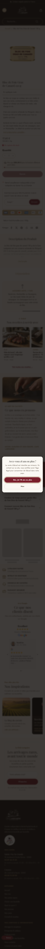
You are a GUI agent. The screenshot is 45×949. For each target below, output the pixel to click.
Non (22, 486)
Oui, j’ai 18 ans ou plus (22, 480)
